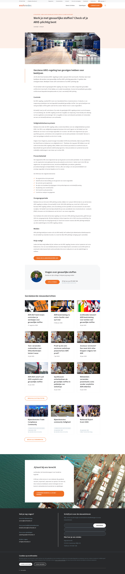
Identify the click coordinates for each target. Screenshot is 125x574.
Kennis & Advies (70, 5)
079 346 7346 (22, 1)
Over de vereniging (76, 1)
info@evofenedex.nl (32, 1)
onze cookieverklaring (60, 560)
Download (85, 1)
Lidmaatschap (95, 5)
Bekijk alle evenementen (35, 439)
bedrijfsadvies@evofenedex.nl (27, 528)
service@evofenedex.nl (25, 521)
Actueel (67, 1)
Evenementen (59, 1)
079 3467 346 (74, 281)
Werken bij (93, 1)
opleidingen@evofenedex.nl (27, 535)
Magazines (50, 1)
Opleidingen (82, 5)
